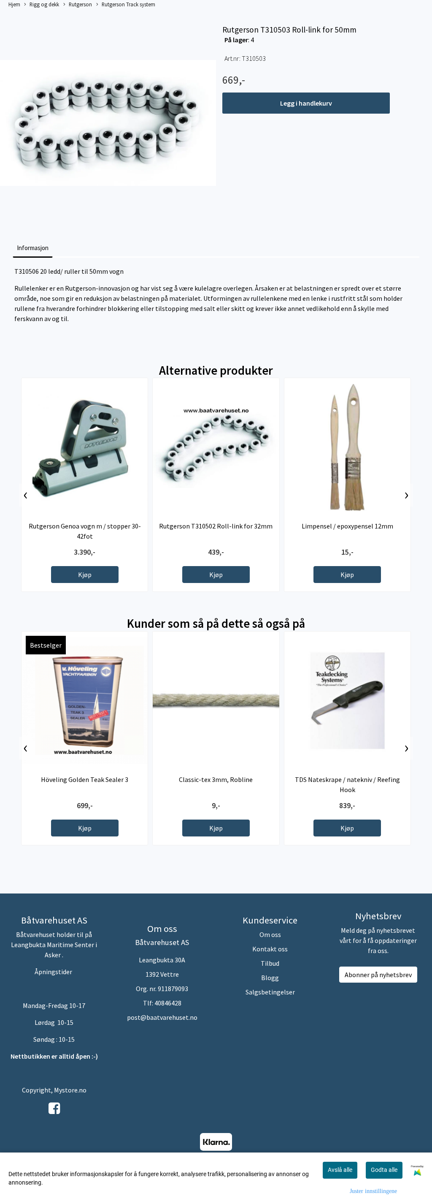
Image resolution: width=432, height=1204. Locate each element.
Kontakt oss (270, 949)
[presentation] (25, 495)
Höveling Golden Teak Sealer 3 (84, 779)
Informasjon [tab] (33, 248)
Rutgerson (80, 4)
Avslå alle (340, 1169)
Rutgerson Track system (128, 4)
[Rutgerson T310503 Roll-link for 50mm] (108, 124)
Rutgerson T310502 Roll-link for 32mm (216, 526)
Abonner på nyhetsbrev (378, 974)
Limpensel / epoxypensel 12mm (347, 526)
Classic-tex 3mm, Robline (216, 779)
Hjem (14, 4)
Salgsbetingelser (270, 992)
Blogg (270, 977)
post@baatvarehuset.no (162, 1017)
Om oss (270, 934)
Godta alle (384, 1169)
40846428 (167, 1003)
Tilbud (270, 963)
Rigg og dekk (44, 4)
